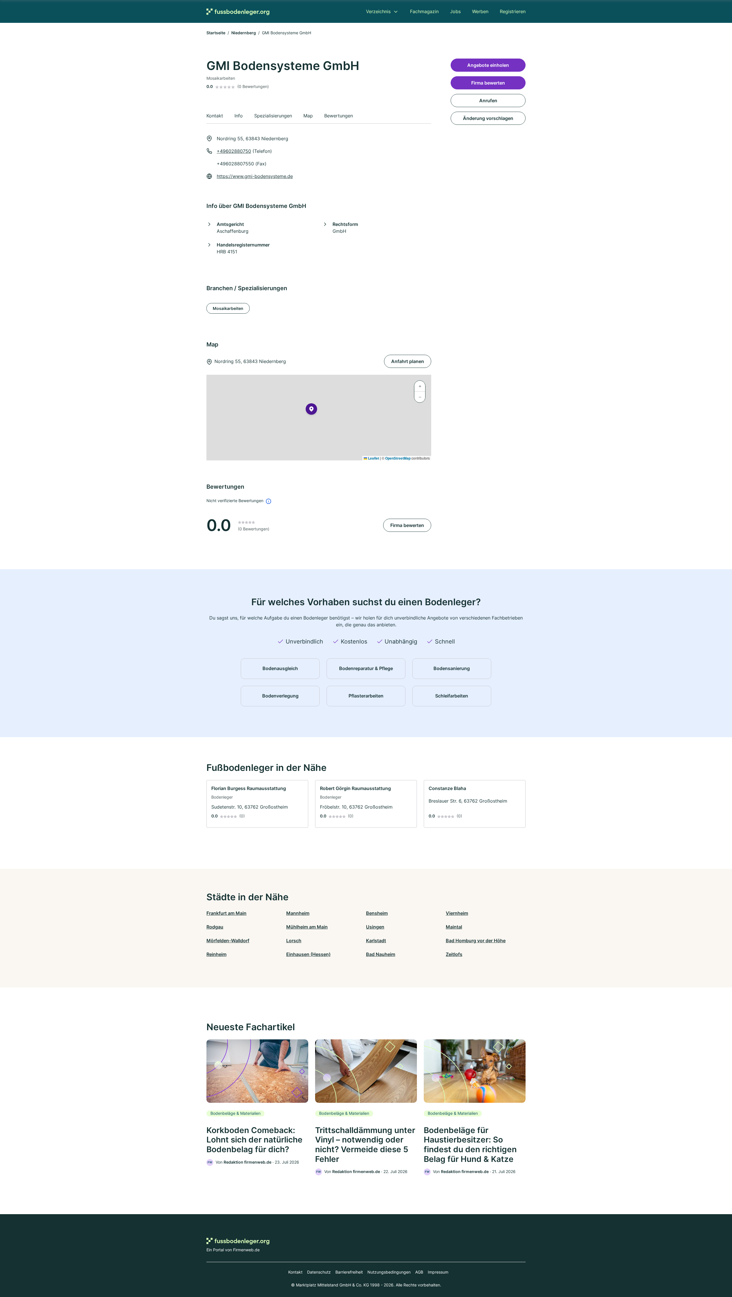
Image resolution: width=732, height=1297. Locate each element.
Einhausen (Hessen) (308, 954)
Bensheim (377, 913)
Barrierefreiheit (349, 1272)
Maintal (454, 927)
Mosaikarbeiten (228, 308)
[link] (257, 804)
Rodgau (214, 927)
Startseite (215, 32)
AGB (419, 1272)
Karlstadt (376, 940)
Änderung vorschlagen (488, 118)
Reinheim (216, 954)
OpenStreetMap (398, 458)
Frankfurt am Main (226, 913)
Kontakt (295, 1272)
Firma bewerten (407, 525)
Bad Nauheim (380, 954)
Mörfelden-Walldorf (227, 940)
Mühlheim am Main (307, 927)
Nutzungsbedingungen (389, 1272)
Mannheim (297, 913)
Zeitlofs (454, 954)
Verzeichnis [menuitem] (378, 11)
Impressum (438, 1272)
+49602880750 (234, 151)
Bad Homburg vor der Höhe (476, 940)
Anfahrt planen (407, 361)
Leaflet (373, 458)
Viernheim (457, 913)
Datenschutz (319, 1272)
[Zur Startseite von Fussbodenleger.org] (237, 11)
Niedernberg (243, 32)
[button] (311, 410)
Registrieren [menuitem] (513, 11)
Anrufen (488, 100)
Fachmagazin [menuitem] (424, 11)
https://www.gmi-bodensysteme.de (255, 176)
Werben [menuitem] (480, 11)
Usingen (375, 927)
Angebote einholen (488, 65)
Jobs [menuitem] (455, 11)
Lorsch (293, 940)
